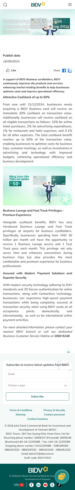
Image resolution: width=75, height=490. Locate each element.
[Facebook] (31, 484)
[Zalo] (52, 484)
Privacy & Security (54, 410)
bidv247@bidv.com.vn (41, 453)
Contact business (37, 419)
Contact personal (54, 414)
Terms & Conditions (20, 410)
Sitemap (21, 414)
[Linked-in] (38, 484)
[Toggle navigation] (70, 4)
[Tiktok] (59, 484)
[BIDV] (37, 469)
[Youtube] (45, 484)
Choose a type (16, 385)
